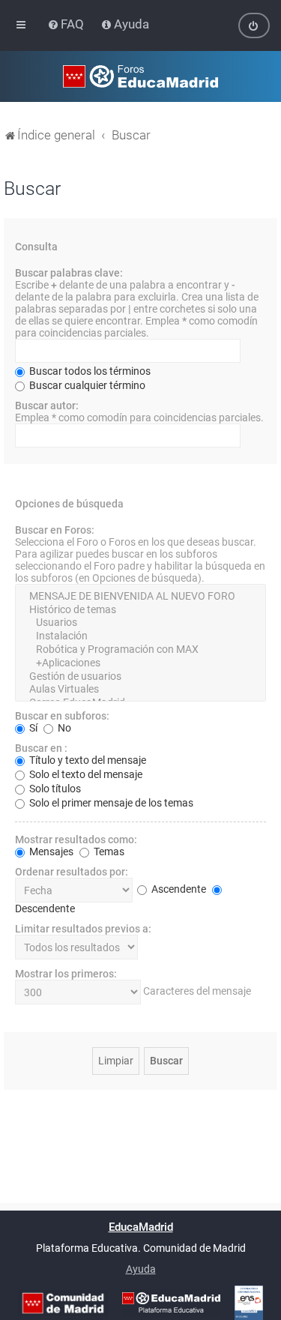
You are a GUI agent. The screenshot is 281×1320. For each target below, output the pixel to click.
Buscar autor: (47, 406)
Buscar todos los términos (89, 371)
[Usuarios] (140, 623)
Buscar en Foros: (54, 530)
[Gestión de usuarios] (140, 677)
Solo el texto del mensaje (84, 774)
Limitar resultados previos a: (83, 929)
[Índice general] (140, 76)
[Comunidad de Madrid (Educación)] (63, 1303)
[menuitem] (67, 24)
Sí (32, 728)
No (63, 728)
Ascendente (177, 889)
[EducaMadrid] (171, 1303)
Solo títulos (54, 789)
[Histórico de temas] (140, 610)
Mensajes (50, 852)
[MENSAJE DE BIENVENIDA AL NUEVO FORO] (140, 596)
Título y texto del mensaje (86, 760)
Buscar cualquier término (86, 385)
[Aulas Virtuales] (140, 689)
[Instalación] (140, 636)
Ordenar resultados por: (71, 872)
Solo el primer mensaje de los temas (110, 803)
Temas (107, 852)
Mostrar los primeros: (66, 974)
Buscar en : (41, 748)
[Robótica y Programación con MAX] (140, 650)
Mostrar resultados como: (76, 840)
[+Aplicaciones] (140, 663)
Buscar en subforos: (62, 716)
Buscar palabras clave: (69, 273)
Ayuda (141, 1269)
